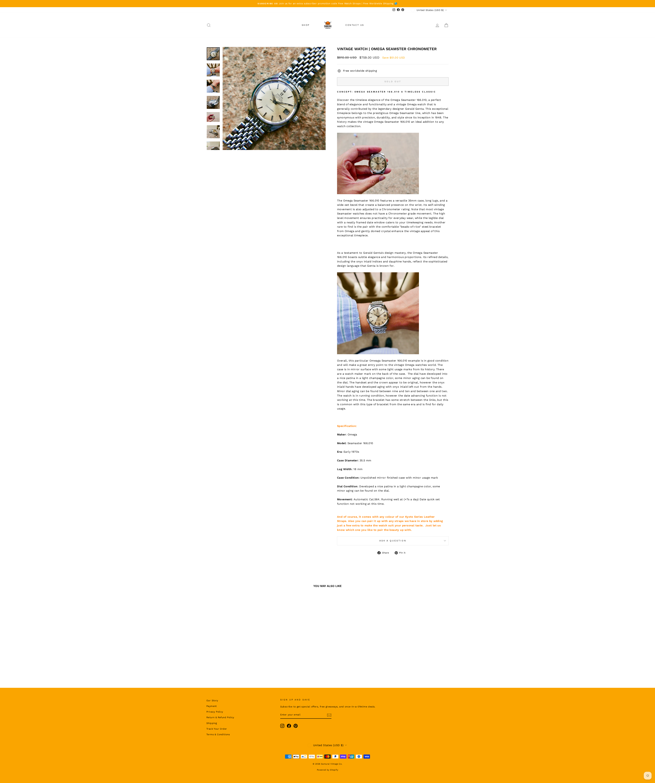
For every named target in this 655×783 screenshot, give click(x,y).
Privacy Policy (214, 711)
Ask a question (392, 540)
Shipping (211, 723)
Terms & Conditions (218, 734)
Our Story (212, 700)
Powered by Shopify (327, 770)
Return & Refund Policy (220, 717)
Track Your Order (216, 728)
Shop (306, 25)
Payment (211, 706)
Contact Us (354, 25)
